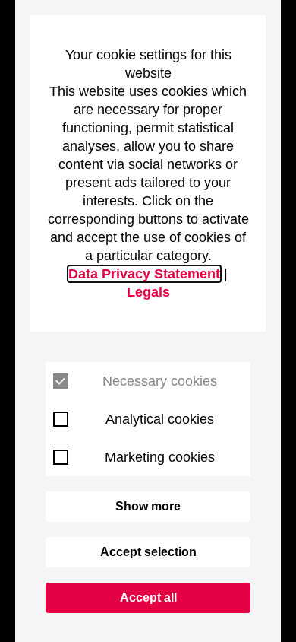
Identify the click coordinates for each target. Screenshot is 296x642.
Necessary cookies (159, 381)
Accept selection (148, 551)
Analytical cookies (159, 419)
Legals (148, 292)
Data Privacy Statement (144, 273)
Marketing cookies (160, 457)
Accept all (148, 597)
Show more (148, 506)
